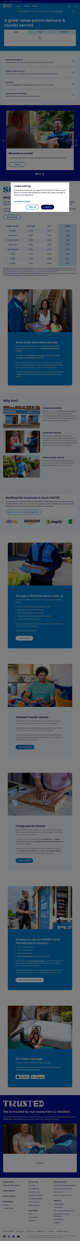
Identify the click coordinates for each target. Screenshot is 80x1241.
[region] (40, 197)
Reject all (32, 207)
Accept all (48, 207)
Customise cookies (22, 201)
